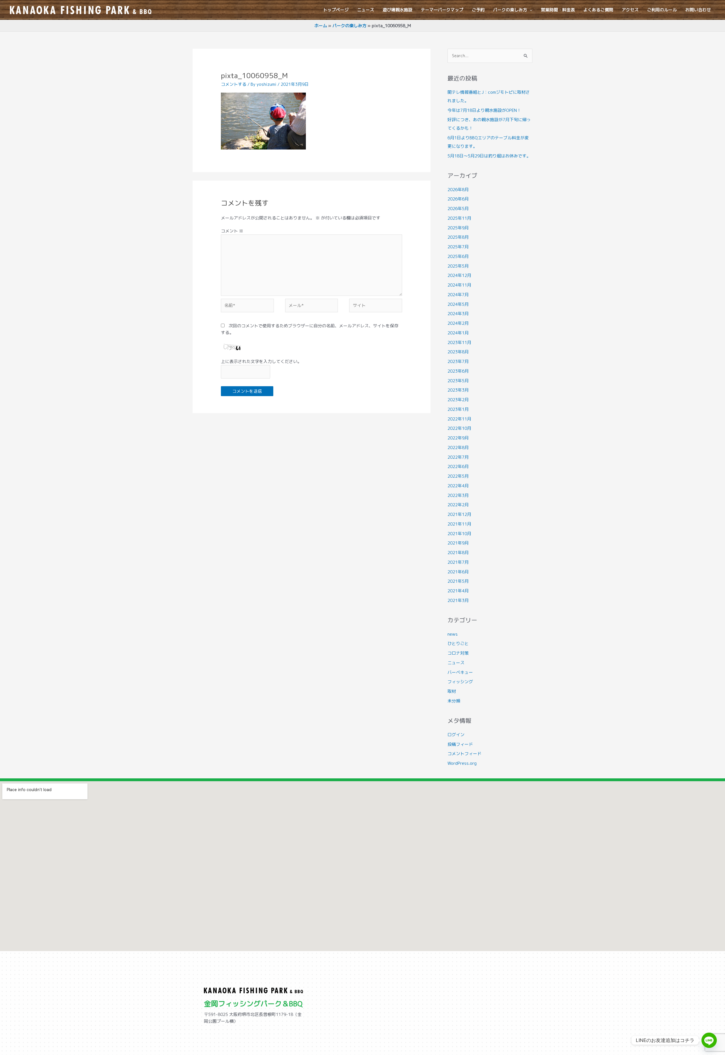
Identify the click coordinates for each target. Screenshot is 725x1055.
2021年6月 (458, 572)
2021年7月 (458, 562)
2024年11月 (459, 285)
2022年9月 (458, 438)
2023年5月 (458, 381)
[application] (529, 10)
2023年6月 (458, 371)
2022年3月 (458, 495)
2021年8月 (458, 553)
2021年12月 (459, 514)
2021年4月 (458, 591)
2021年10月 (459, 534)
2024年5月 (458, 304)
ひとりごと (458, 643)
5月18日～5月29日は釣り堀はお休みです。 (489, 156)
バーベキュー (460, 672)
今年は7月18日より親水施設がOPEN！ (484, 110)
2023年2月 (458, 400)
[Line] (709, 1040)
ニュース (455, 663)
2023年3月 (458, 390)
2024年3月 (458, 314)
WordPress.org (462, 763)
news (452, 634)
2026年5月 (458, 209)
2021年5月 (458, 581)
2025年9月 (458, 228)
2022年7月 (458, 457)
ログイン (455, 735)
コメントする (233, 84)
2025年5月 (458, 266)
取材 (451, 691)
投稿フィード (460, 744)
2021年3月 (458, 600)
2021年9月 (458, 543)
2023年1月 (458, 409)
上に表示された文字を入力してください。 (261, 361)
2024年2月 (458, 323)
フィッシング (460, 682)
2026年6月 (458, 199)
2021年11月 (459, 524)
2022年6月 (458, 466)
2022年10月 (459, 428)
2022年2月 (458, 505)
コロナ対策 (458, 653)
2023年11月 (459, 342)
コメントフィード (464, 754)
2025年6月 (458, 256)
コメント (232, 231)
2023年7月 (458, 361)
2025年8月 (458, 237)
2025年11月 (459, 218)
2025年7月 (458, 247)
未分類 (453, 701)
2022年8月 (458, 447)
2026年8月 (458, 190)
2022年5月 (458, 476)
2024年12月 (459, 275)
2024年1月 (458, 333)
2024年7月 (458, 295)
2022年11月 (459, 419)
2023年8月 (458, 352)
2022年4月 (458, 486)
